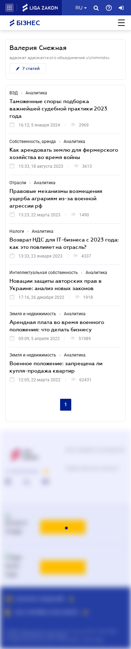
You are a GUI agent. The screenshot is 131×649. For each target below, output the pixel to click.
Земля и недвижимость (32, 313)
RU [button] (78, 7)
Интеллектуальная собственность (43, 272)
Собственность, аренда (32, 141)
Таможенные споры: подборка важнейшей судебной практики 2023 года (58, 108)
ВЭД (13, 93)
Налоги (16, 231)
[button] (9, 7)
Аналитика (36, 93)
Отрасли (17, 182)
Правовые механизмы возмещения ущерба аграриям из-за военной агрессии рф (55, 198)
